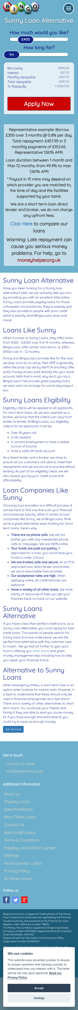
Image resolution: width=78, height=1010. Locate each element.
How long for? (39, 47)
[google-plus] (24, 899)
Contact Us (14, 824)
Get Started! (13, 729)
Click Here (21, 224)
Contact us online (20, 763)
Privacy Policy (16, 870)
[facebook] (6, 899)
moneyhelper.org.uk (39, 260)
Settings (39, 998)
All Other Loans (18, 878)
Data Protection (18, 809)
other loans (40, 651)
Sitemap (11, 855)
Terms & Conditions (21, 840)
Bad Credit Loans (20, 832)
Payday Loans (17, 801)
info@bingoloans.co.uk (24, 771)
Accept (39, 988)
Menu (68, 8)
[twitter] (15, 899)
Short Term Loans (20, 816)
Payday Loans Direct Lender (30, 847)
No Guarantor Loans (23, 863)
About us (12, 793)
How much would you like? (39, 32)
